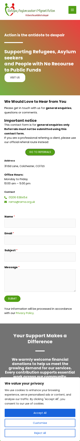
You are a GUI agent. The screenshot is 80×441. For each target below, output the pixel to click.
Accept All (40, 413)
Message (12, 267)
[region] (40, 409)
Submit (12, 298)
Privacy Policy (25, 313)
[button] (40, 152)
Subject (10, 250)
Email (9, 233)
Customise (40, 423)
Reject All (40, 433)
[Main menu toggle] (72, 10)
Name (9, 216)
